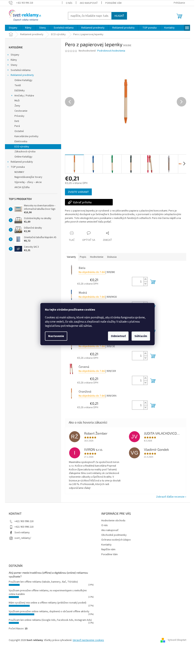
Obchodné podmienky (112, 535)
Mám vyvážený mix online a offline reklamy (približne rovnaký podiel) (46, 603)
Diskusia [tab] (110, 257)
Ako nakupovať (87, 3)
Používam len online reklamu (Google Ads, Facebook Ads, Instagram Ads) (48, 620)
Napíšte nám (107, 549)
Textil (16, 85)
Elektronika (19, 141)
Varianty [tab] (70, 257)
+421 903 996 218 (22, 521)
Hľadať (118, 15)
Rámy (12, 60)
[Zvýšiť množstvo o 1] (144, 279)
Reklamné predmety (21, 75)
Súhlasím (139, 336)
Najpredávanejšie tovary (27, 177)
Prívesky (18, 116)
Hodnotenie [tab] (95, 257)
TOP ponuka (16, 167)
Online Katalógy (22, 80)
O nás (67, 3)
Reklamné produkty (20, 162)
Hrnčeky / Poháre (23, 96)
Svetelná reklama (19, 70)
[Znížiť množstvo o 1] (144, 283)
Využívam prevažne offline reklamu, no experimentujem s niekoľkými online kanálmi (46, 592)
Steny (12, 65)
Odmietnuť (116, 336)
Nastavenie (55, 336)
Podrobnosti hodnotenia (110, 51)
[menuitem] (12, 28)
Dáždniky (18, 90)
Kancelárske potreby (25, 136)
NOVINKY (18, 172)
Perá (15, 126)
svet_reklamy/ (21, 538)
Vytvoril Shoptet (175, 640)
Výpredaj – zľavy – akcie (26, 182)
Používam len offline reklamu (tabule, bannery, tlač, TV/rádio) (42, 582)
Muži (15, 101)
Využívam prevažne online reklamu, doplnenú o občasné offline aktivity (47, 611)
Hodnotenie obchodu (112, 520)
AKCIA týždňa (20, 187)
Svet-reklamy (20, 532)
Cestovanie (19, 111)
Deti (15, 121)
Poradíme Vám (112, 3)
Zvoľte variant (77, 191)
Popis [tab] (81, 257)
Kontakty (105, 545)
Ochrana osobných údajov (114, 540)
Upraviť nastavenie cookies (87, 640)
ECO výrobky (20, 147)
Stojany (13, 55)
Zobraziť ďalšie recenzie (169, 497)
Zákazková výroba (23, 151)
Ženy (16, 106)
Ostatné (17, 131)
